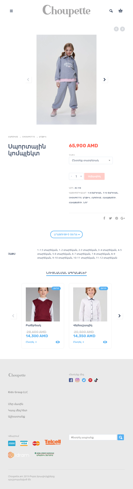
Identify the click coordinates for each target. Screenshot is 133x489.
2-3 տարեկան (88, 249)
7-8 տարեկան (101, 253)
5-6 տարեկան (61, 253)
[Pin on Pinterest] (116, 218)
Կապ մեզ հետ (17, 410)
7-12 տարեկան (110, 193)
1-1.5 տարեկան (47, 249)
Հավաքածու (109, 197)
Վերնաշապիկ (82, 325)
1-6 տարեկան (95, 193)
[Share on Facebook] (103, 218)
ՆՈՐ (85, 202)
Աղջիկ (42, 136)
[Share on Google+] (122, 218)
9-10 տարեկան (62, 257)
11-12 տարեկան (106, 257)
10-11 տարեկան (84, 257)
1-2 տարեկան (68, 249)
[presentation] (28, 80)
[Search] (120, 437)
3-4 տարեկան (107, 249)
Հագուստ (13, 136)
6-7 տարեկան (81, 253)
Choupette (28, 136)
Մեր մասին (15, 404)
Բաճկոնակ (33, 325)
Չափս (72, 155)
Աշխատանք (16, 416)
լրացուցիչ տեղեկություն (66, 234)
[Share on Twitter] (109, 218)
